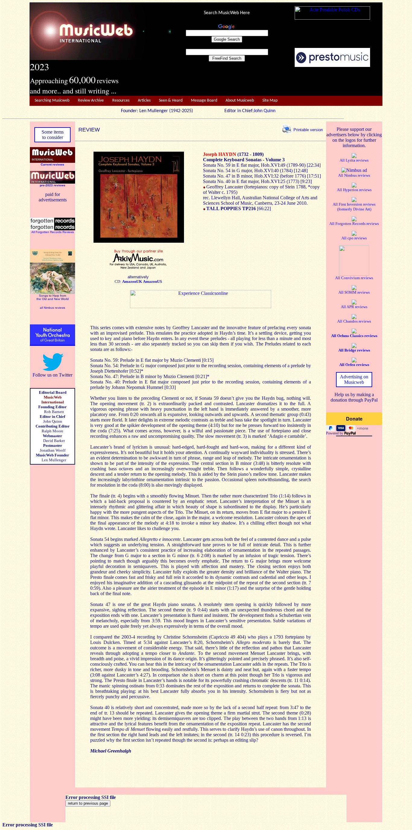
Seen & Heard (170, 100)
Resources (120, 100)
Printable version (308, 129)
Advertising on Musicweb (354, 379)
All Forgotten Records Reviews (52, 232)
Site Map (269, 100)
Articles (144, 100)
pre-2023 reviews (52, 185)
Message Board (204, 100)
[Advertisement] (276, 82)
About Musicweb (240, 100)
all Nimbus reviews (52, 307)
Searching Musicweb (52, 100)
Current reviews (52, 164)
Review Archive (91, 100)
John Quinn (264, 111)
